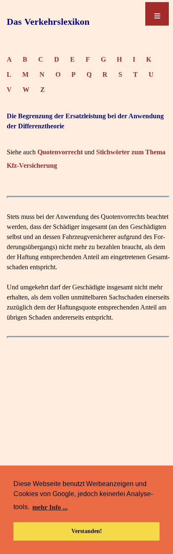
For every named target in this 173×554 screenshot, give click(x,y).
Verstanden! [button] (86, 531)
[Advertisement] (86, 438)
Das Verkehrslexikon (48, 21)
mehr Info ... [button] (50, 507)
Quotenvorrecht (60, 152)
